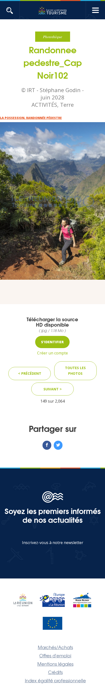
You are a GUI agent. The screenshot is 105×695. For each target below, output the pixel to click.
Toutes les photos (75, 370)
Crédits (55, 672)
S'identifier (52, 342)
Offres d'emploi (55, 655)
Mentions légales (55, 664)
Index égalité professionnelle (55, 680)
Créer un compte (52, 353)
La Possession (12, 118)
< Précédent (29, 373)
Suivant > (52, 389)
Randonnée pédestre (44, 118)
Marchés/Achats (55, 647)
